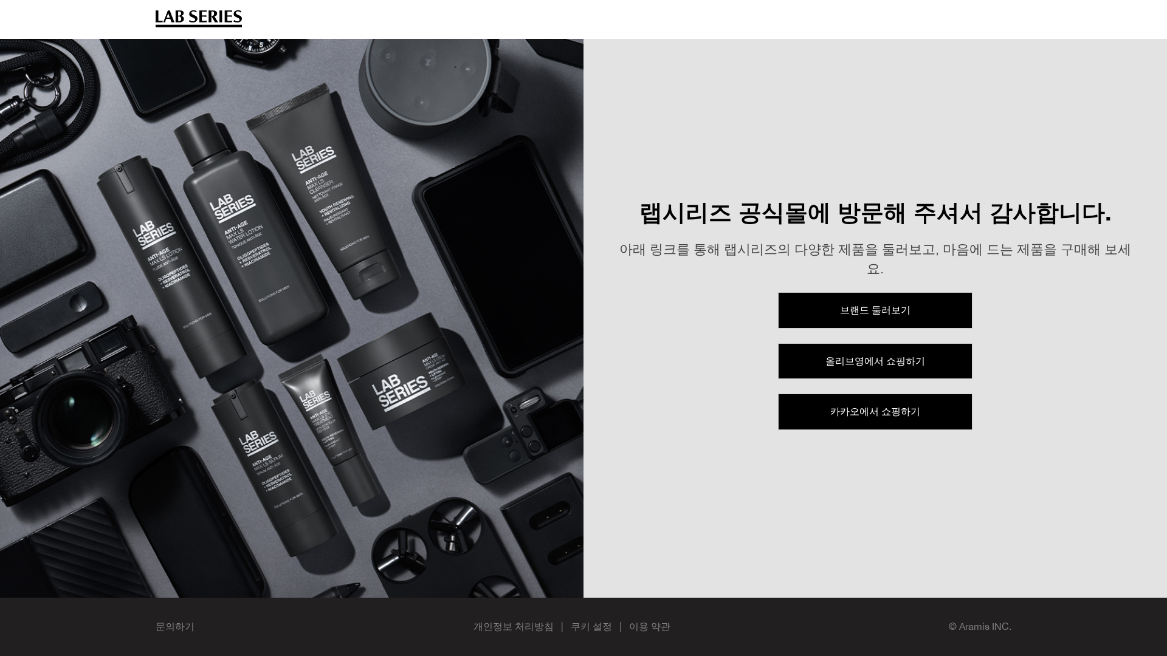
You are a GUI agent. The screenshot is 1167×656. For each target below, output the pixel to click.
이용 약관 (649, 626)
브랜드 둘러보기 (875, 309)
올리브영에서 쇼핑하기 (875, 360)
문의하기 (175, 626)
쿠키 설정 (591, 626)
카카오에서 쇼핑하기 (875, 411)
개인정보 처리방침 (513, 626)
